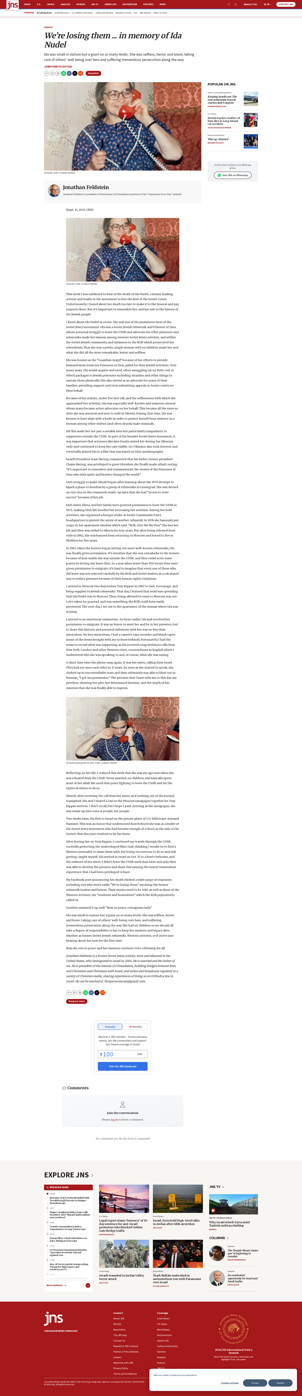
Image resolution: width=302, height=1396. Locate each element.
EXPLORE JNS (67, 1175)
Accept (255, 1383)
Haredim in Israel (123, 13)
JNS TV (94, 4)
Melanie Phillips (216, 143)
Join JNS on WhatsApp (235, 175)
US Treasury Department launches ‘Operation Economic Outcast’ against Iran (68, 1253)
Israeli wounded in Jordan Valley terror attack (121, 1277)
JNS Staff (157, 1228)
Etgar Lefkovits (161, 1286)
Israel (27, 4)
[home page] (12, 5)
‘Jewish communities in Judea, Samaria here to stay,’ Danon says (68, 1228)
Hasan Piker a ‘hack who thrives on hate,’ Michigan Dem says (68, 1239)
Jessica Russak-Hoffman (219, 127)
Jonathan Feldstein (58, 67)
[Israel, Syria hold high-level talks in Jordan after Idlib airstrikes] (178, 1199)
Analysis (65, 4)
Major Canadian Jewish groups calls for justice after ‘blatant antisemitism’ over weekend (70, 1215)
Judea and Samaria (104, 13)
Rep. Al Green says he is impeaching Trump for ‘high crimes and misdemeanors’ (69, 1267)
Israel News (158, 1216)
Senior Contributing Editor (220, 92)
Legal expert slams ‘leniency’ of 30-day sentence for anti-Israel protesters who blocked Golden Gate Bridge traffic (123, 1226)
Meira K (212, 1229)
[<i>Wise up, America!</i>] (251, 141)
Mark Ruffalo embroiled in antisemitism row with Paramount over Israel (177, 1279)
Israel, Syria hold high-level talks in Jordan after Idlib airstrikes (176, 1222)
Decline (280, 1383)
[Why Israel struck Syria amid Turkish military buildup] (233, 1204)
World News (158, 1271)
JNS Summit (145, 13)
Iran (135, 13)
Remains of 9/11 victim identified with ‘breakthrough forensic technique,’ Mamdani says (69, 1200)
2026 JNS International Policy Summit (233, 1351)
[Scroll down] (88, 1285)
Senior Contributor (216, 135)
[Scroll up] (82, 1285)
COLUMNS (217, 1238)
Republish (93, 73)
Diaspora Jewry (77, 1001)
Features (148, 4)
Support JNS (286, 4)
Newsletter (250, 4)
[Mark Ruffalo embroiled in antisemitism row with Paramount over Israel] (178, 1254)
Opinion (80, 4)
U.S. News (212, 114)
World (50, 4)
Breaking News (59, 1187)
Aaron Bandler (106, 1234)
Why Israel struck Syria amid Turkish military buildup (229, 1223)
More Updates (55, 1285)
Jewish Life (110, 4)
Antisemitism (130, 4)
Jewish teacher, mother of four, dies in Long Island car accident (224, 120)
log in (114, 1119)
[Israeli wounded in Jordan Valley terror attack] (124, 1254)
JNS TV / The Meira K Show (220, 1218)
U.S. (39, 4)
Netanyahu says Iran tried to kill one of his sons (69, 1280)
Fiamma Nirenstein (217, 106)
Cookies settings (230, 1383)
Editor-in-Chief (160, 13)
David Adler (233, 1285)
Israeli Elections (62, 13)
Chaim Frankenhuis (236, 1260)
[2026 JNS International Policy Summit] (233, 1329)
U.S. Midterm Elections (82, 13)
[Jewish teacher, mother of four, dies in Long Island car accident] (251, 120)
